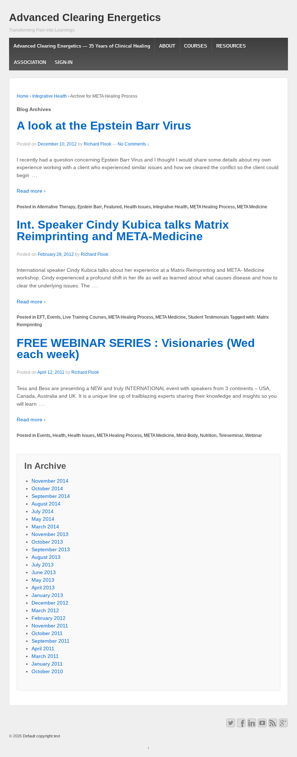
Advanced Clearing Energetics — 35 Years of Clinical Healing (81, 46)
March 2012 (45, 610)
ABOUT (167, 46)
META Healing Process (212, 206)
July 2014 (43, 511)
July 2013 (43, 565)
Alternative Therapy (56, 206)
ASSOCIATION (30, 62)
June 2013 (44, 572)
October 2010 (47, 671)
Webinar (253, 435)
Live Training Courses (84, 317)
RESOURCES (231, 46)
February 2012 (49, 618)
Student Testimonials (208, 317)
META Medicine (252, 206)
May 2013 (43, 580)
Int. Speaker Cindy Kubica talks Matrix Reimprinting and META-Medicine (123, 230)
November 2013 (50, 534)
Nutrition (208, 435)
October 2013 (47, 542)
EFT (41, 317)
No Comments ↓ (133, 144)
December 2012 (50, 603)
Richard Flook (97, 144)
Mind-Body (187, 435)
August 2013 (46, 557)
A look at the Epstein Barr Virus (104, 125)
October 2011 (47, 633)
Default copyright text (41, 736)
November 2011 (50, 626)
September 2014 (51, 496)
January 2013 (47, 595)
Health (59, 435)
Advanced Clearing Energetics (85, 17)
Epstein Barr (90, 206)
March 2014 (45, 526)
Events (53, 317)
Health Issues (137, 206)
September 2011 (51, 641)
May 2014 (43, 519)
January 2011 (47, 664)
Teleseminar (231, 435)
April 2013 (43, 587)
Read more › (31, 191)
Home (23, 96)
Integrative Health (49, 96)
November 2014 (50, 481)
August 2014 (46, 504)
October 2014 (47, 488)
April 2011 (43, 648)
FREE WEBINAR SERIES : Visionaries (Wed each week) (136, 348)
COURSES (195, 46)
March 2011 (45, 656)
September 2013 (51, 549)
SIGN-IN (63, 62)
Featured (113, 206)
